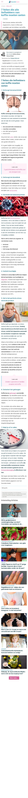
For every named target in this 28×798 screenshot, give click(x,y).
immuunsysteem (15, 218)
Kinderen (3, 649)
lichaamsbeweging (7, 470)
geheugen (13, 393)
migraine (4, 279)
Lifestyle (3, 6)
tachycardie (13, 190)
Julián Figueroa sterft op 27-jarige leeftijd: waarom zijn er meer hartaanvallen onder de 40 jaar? (13, 566)
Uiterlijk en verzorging (7, 518)
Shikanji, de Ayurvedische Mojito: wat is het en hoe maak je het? (13, 673)
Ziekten (3, 562)
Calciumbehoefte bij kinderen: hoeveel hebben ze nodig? (12, 651)
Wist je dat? (4, 627)
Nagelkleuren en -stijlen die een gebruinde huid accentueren (12, 588)
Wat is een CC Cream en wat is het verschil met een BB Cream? (13, 630)
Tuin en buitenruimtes (7, 541)
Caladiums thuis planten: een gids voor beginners (13, 544)
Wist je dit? (9, 6)
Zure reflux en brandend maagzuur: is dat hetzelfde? (11, 609)
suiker (12, 137)
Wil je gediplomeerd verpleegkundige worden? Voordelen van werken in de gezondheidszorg (11, 522)
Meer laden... (14, 678)
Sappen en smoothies (7, 670)
